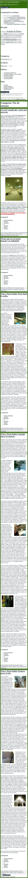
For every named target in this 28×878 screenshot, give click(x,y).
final (5, 429)
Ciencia (11, 287)
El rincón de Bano (8, 77)
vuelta (17, 429)
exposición (15, 289)
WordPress (20, 42)
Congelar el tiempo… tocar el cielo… (13, 74)
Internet (3, 37)
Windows (15, 42)
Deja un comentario (13, 235)
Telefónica (19, 39)
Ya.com (3, 44)
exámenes (15, 33)
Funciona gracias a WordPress (8, 876)
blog (6, 34)
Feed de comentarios (9, 87)
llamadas (10, 37)
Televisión (10, 40)
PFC (2, 39)
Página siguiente (6, 875)
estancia (6, 666)
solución (14, 39)
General (20, 232)
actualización (3, 31)
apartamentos (7, 682)
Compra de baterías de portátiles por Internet (14, 22)
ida (5, 872)
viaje (11, 42)
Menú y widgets (4, 7)
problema (7, 39)
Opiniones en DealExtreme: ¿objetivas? (16, 24)
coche (17, 234)
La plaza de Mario (8, 78)
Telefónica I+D (4, 40)
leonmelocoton (7, 21)
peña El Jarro (19, 37)
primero (11, 872)
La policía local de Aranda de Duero (16, 17)
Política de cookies (20, 99)
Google (2, 35)
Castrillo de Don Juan (9, 234)
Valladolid (3, 42)
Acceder (6, 85)
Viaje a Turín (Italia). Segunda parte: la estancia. (13, 435)
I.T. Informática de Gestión (9, 35)
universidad (18, 40)
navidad (14, 37)
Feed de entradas (8, 86)
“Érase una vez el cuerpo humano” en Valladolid (11, 240)
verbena (7, 42)
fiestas (22, 34)
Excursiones (17, 287)
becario (2, 33)
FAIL (19, 33)
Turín (14, 40)
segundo (14, 666)
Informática (18, 35)
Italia (6, 37)
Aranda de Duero (14, 31)
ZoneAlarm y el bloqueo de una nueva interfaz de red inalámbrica (14, 19)
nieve (20, 234)
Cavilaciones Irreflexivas (10, 72)
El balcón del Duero (9, 75)
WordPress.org (7, 89)
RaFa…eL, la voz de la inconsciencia (10, 2)
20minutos (11, 255)
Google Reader (16, 15)
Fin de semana (14, 232)
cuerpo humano (8, 289)
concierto (10, 34)
